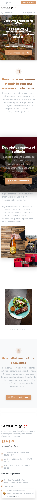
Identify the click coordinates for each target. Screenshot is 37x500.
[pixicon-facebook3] (3, 441)
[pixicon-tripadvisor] (12, 441)
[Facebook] (3, 2)
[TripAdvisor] (10, 2)
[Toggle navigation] (34, 7)
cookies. (17, 496)
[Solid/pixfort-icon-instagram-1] (8, 441)
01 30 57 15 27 (8, 13)
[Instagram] (6, 2)
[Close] (33, 493)
